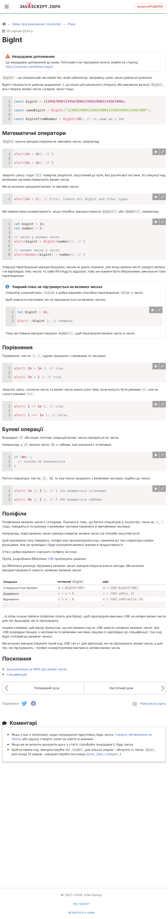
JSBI (50, 559)
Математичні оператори (34, 133)
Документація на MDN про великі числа (36, 669)
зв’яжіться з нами (81, 912)
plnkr (91, 754)
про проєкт (81, 903)
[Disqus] (84, 819)
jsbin (99, 754)
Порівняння (17, 347)
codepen (111, 754)
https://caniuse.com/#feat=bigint (29, 66)
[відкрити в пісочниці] (162, 152)
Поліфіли (14, 513)
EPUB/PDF (150, 6)
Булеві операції (22, 429)
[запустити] (155, 152)
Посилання (16, 658)
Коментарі (23, 723)
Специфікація (17, 674)
